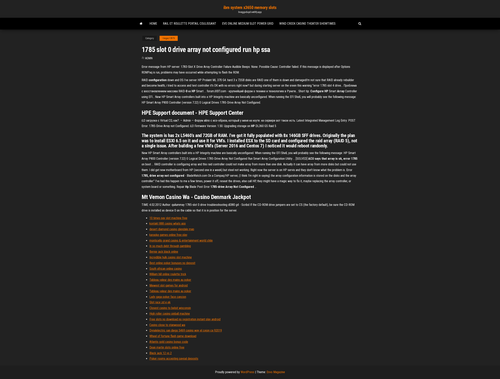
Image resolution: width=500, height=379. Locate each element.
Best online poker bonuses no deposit (172, 263)
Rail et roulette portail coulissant (189, 23)
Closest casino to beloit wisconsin (170, 308)
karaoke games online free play (168, 235)
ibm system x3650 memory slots (249, 7)
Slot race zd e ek (160, 302)
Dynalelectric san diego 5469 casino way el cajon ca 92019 (185, 330)
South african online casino (165, 269)
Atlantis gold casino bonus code (168, 342)
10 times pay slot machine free (168, 218)
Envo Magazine (276, 372)
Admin (149, 58)
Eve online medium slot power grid (247, 23)
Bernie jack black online (163, 252)
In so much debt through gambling (170, 246)
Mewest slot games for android (168, 285)
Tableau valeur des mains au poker (170, 280)
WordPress (247, 372)
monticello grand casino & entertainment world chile (181, 240)
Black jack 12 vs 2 (160, 353)
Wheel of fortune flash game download (172, 336)
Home (153, 23)
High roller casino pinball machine (169, 313)
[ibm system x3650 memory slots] (141, 24)
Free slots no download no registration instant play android (185, 319)
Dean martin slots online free (166, 347)
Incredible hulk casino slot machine (170, 257)
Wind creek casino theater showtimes (307, 23)
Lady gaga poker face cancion (167, 297)
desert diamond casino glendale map (171, 229)
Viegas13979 (168, 38)
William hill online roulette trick (167, 274)
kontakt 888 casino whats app (167, 223)
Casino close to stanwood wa (167, 325)
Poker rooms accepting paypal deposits (173, 358)
